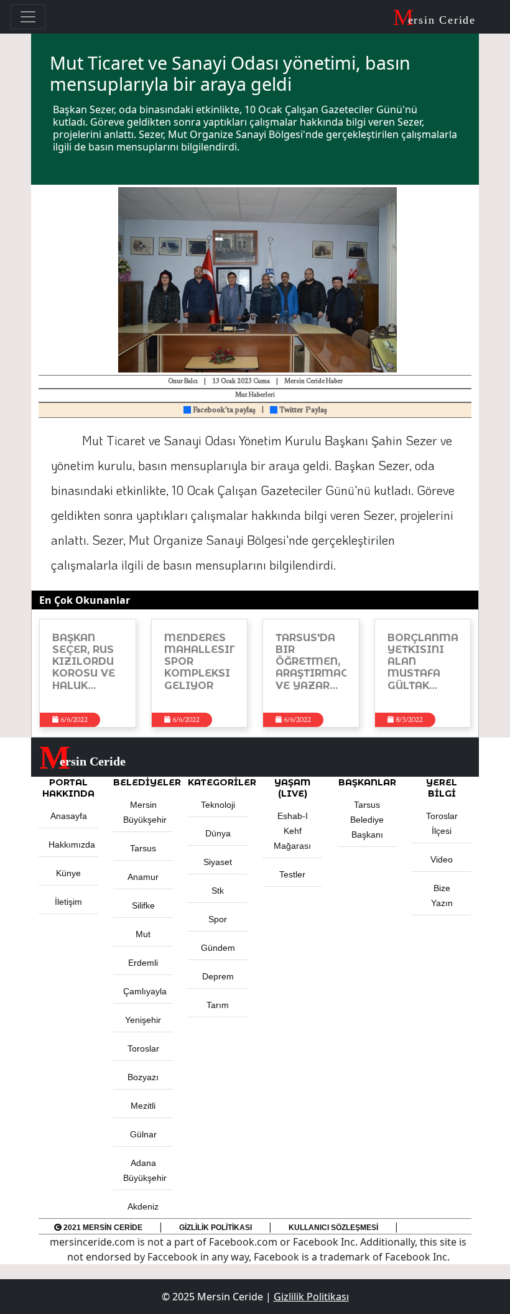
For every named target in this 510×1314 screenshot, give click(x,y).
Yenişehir (143, 1020)
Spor (217, 919)
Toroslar (143, 1048)
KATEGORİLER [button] (218, 782)
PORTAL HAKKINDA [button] (68, 788)
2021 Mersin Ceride (102, 1227)
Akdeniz (143, 1206)
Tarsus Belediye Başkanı (367, 820)
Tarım (217, 1005)
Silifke (143, 905)
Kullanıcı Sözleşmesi (333, 1227)
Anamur (143, 877)
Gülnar (143, 1134)
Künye (68, 873)
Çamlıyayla (145, 991)
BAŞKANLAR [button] (367, 782)
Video (441, 859)
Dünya (218, 833)
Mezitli (143, 1106)
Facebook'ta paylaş (223, 410)
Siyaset (217, 862)
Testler (292, 874)
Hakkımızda (72, 844)
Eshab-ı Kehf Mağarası (292, 831)
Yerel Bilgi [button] (441, 788)
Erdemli (143, 963)
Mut (143, 934)
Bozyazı (143, 1077)
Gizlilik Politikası (215, 1227)
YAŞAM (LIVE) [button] (292, 788)
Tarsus (143, 848)
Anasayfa (68, 816)
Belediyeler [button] (143, 782)
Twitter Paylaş (302, 410)
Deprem (218, 976)
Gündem (218, 948)
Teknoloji (218, 805)
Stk (217, 890)
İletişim (68, 902)
